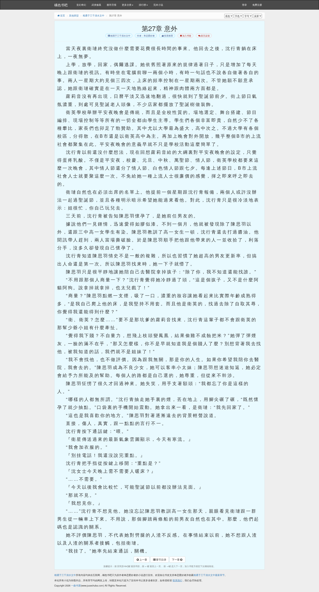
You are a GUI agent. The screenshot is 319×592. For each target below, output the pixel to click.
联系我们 (177, 580)
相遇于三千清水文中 (93, 15)
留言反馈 (205, 35)
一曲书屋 (76, 585)
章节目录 (161, 559)
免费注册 (257, 4)
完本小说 (158, 4)
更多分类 (126, 4)
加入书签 (186, 35)
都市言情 (111, 4)
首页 (62, 15)
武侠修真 (96, 4)
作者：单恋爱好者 (146, 35)
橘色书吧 (61, 4)
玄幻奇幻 (81, 4)
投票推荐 (168, 35)
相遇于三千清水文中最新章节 (209, 575)
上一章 (143, 559)
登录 (244, 4)
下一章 (176, 559)
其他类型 (74, 15)
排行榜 (142, 4)
